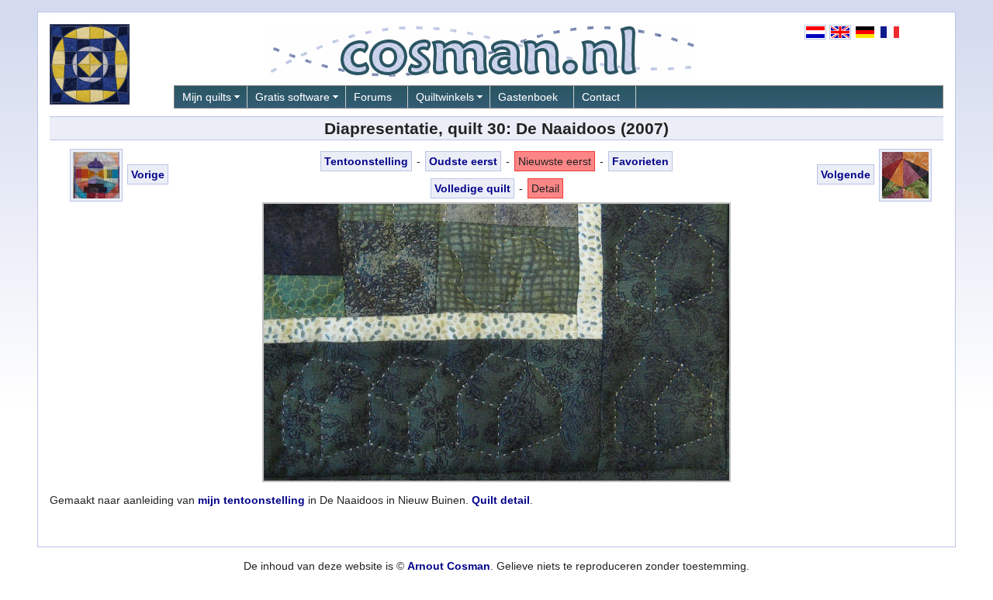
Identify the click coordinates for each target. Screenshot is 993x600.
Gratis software (292, 97)
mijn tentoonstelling (251, 500)
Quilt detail (501, 500)
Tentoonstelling (366, 161)
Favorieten (640, 161)
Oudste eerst (463, 161)
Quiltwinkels (445, 97)
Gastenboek (528, 97)
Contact (601, 97)
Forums (373, 97)
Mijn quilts (206, 97)
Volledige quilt (472, 188)
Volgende (845, 174)
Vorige (147, 174)
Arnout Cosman (448, 566)
